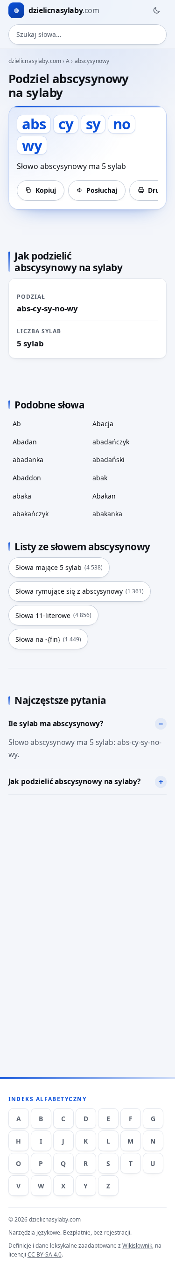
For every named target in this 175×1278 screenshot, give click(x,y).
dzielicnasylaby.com (34, 61)
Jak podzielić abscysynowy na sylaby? (74, 781)
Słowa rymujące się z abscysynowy (79, 591)
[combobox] (87, 34)
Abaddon (27, 477)
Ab (17, 423)
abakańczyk (31, 513)
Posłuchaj (101, 190)
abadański (108, 459)
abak (99, 477)
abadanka (28, 459)
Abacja (102, 423)
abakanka (107, 513)
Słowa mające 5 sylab (59, 567)
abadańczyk (110, 441)
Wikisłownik (137, 1246)
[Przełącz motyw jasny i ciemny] (156, 10)
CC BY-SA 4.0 (45, 1254)
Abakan (104, 496)
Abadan (25, 441)
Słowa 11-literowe (53, 615)
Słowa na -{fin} (48, 639)
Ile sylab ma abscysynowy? (55, 723)
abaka (22, 496)
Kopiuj (45, 190)
